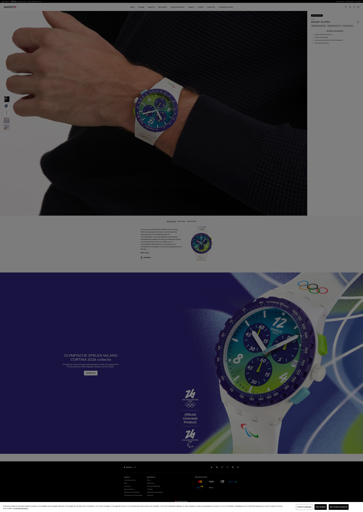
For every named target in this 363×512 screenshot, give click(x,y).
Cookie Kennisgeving (20, 508)
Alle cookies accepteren (339, 507)
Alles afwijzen (321, 507)
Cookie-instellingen (304, 507)
